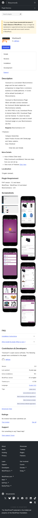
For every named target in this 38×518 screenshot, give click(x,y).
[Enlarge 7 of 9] (34, 231)
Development (8, 68)
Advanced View (7, 409)
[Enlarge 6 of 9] (34, 198)
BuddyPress (6, 486)
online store (32, 389)
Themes (22, 449)
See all (34, 422)
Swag (22, 471)
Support (6, 72)
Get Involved (24, 461)
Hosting (4, 452)
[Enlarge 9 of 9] (34, 297)
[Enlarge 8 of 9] (34, 264)
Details (6, 54)
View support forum (8, 435)
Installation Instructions (9, 336)
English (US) (32, 385)
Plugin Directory (6, 8)
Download (6, 47)
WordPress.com (8, 476)
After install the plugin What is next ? (13, 342)
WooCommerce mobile (29, 400)
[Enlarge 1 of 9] (16, 198)
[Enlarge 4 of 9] (16, 250)
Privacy (4, 456)
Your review (5, 422)
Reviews (6, 59)
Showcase (23, 446)
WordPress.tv (7, 471)
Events (22, 464)
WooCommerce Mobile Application (26, 403)
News (3, 449)
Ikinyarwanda (10, 494)
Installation (7, 63)
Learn (3, 461)
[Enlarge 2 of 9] (16, 207)
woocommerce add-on (29, 393)
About (4, 446)
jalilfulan (16, 41)
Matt (4, 480)
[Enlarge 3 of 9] (16, 217)
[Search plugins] (20, 14)
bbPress (5, 483)
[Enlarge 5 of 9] (16, 283)
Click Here (23, 164)
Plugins (22, 452)
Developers (5, 467)
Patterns (22, 456)
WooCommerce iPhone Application (26, 396)
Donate (23, 467)
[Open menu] (35, 2)
